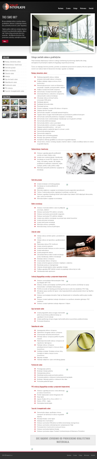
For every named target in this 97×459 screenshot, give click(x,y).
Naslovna (60, 8)
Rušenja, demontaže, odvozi (13, 62)
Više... (5, 41)
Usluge (75, 8)
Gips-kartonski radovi (11, 79)
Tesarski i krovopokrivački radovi (14, 91)
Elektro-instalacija (10, 70)
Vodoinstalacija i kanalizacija (13, 64)
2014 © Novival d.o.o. (7, 455)
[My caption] (6, 102)
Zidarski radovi (9, 73)
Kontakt (91, 8)
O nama (68, 8)
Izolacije (7, 76)
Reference (83, 8)
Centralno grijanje (10, 67)
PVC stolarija (9, 88)
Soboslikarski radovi (11, 82)
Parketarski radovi (10, 85)
